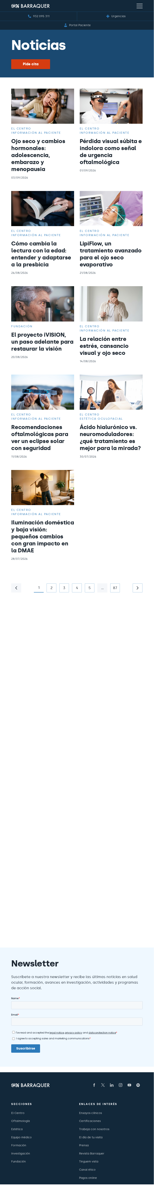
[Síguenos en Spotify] (138, 1085)
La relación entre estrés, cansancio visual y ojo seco (104, 345)
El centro (21, 128)
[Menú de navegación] (140, 6)
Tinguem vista (88, 1161)
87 (113, 589)
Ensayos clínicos (90, 1113)
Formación (18, 1145)
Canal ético (87, 1169)
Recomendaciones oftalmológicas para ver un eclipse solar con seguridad (39, 437)
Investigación (20, 1153)
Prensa (84, 1145)
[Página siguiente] (138, 588)
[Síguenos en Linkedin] (111, 1085)
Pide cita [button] (30, 64)
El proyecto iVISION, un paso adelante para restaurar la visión (42, 341)
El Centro (17, 1113)
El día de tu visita (91, 1137)
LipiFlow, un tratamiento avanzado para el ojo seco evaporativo (111, 254)
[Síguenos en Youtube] (129, 1085)
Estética (17, 1129)
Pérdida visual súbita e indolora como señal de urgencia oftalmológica (111, 151)
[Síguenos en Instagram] (120, 1085)
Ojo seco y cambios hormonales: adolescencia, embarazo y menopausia (38, 155)
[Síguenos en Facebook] (94, 1085)
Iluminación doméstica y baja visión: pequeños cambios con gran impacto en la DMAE (42, 536)
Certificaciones (90, 1121)
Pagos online (88, 1178)
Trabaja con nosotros (94, 1129)
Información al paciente (36, 133)
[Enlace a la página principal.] (30, 6)
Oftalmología (20, 1121)
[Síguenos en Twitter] (103, 1085)
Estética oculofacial (101, 418)
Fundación (22, 326)
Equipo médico (21, 1137)
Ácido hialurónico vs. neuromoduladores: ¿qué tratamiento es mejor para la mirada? (110, 437)
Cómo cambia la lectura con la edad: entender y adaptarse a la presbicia (41, 254)
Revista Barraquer (91, 1153)
